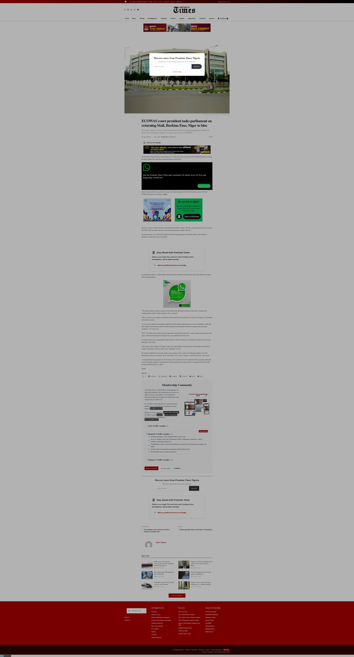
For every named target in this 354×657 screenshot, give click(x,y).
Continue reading (177, 72)
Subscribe (196, 66)
